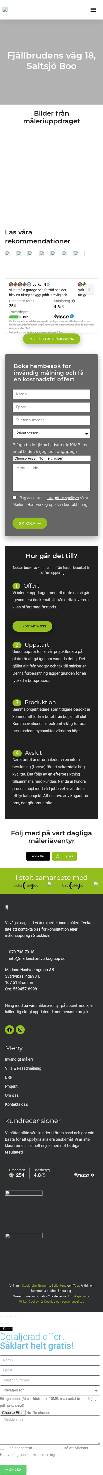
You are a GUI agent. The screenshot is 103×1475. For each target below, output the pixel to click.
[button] (93, 10)
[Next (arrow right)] (6, 1323)
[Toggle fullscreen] (10, 1316)
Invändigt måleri (19, 1059)
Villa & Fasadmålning (23, 1068)
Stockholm (29, 1285)
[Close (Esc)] (2, 1316)
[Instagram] (20, 1029)
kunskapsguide (78, 1296)
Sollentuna (59, 1285)
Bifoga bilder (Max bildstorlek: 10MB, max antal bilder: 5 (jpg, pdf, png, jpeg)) (51, 448)
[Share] (6, 1316)
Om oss (12, 1095)
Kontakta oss (16, 1104)
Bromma (44, 1285)
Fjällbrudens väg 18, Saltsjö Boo (52, 60)
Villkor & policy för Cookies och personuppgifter (51, 1301)
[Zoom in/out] (15, 1316)
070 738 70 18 (21, 952)
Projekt (11, 1086)
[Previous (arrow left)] (2, 1323)
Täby (76, 1285)
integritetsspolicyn (63, 498)
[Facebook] (9, 1029)
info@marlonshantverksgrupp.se (37, 958)
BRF (8, 1077)
